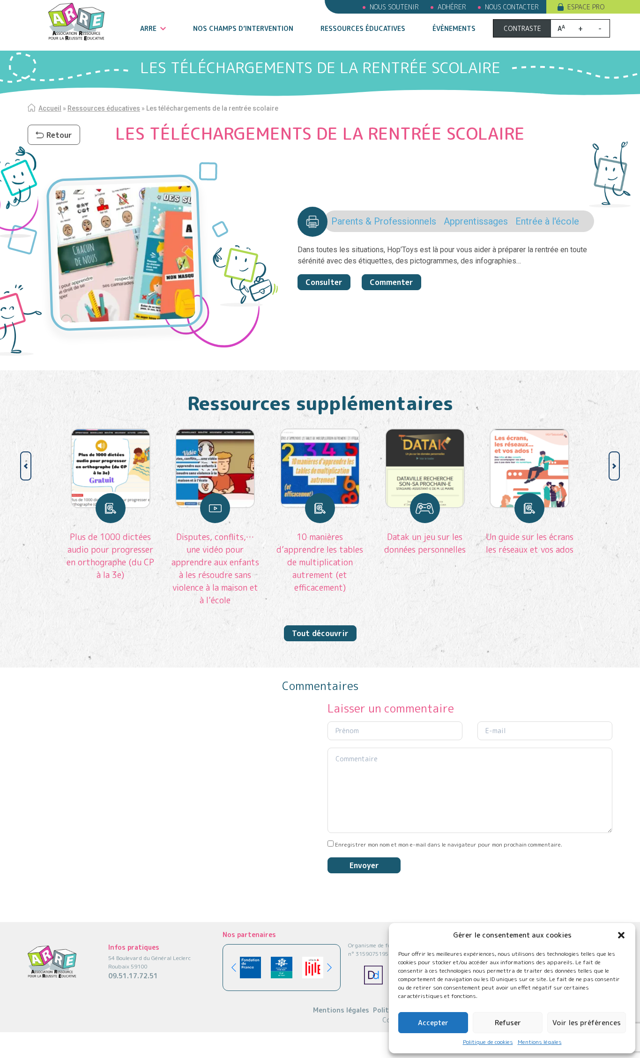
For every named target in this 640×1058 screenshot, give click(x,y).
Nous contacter (512, 6)
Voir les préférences (586, 1023)
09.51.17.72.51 (133, 975)
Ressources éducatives (362, 28)
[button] (621, 935)
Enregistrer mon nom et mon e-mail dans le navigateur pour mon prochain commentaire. (448, 844)
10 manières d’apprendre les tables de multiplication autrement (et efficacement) (319, 562)
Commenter (391, 282)
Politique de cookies (488, 1042)
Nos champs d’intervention (243, 28)
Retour (59, 135)
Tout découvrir (320, 633)
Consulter (323, 282)
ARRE (148, 28)
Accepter (433, 1023)
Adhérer (452, 6)
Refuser (508, 1023)
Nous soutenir (394, 6)
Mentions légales (540, 1042)
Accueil (49, 108)
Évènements (454, 28)
